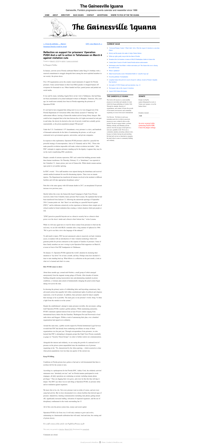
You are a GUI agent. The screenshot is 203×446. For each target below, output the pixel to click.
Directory (65, 15)
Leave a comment (72, 61)
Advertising (102, 15)
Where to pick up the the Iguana (125, 15)
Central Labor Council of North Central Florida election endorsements (128, 62)
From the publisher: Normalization (118, 77)
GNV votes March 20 (94, 44)
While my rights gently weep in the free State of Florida (125, 56)
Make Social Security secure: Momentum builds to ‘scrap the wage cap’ (129, 74)
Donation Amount (144, 113)
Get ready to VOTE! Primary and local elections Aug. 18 (124, 85)
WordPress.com (117, 442)
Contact (90, 15)
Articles (61, 429)
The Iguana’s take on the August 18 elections (121, 88)
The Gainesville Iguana (101, 6)
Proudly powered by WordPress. (89, 442)
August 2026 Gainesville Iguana (118, 91)
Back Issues (78, 15)
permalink (86, 429)
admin (64, 61)
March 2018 (68, 429)
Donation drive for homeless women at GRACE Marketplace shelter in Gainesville (132, 59)
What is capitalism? (114, 70)
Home (47, 15)
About (55, 15)
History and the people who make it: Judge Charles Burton (125, 53)
